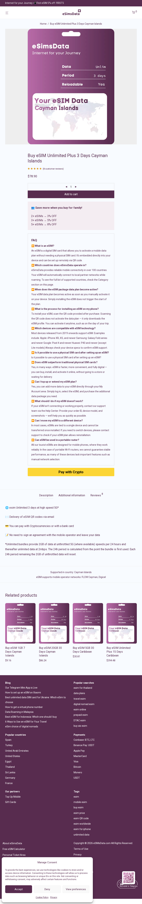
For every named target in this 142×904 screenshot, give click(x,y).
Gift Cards (10, 802)
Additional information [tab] (72, 495)
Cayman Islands (83, 572)
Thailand (10, 766)
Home (43, 23)
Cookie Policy (42, 897)
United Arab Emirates (17, 750)
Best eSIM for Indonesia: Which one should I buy (31, 716)
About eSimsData (12, 843)
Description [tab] (46, 495)
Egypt (8, 761)
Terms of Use (81, 848)
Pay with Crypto (71, 472)
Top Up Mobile (13, 796)
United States (12, 756)
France (9, 783)
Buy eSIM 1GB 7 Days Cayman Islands (15, 651)
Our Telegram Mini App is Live (21, 687)
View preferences (76, 889)
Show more (10, 660)
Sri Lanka (10, 772)
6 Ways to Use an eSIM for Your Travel (26, 721)
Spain (8, 739)
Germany (10, 777)
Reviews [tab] (96, 495)
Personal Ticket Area (14, 855)
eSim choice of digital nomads (21, 726)
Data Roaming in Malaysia (19, 712)
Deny (47, 889)
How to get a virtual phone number (24, 707)
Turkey (9, 745)
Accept (19, 889)
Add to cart (71, 194)
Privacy (53, 897)
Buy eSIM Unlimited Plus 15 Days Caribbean (118, 651)
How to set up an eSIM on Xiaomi (23, 692)
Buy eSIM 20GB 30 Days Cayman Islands (50, 651)
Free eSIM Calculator (14, 849)
